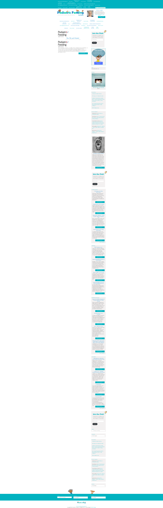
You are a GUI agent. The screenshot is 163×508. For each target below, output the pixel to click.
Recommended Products (62, 5)
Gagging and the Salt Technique (98, 204)
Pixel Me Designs (93, 507)
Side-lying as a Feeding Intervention (98, 192)
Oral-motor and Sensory (89, 5)
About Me (70, 1)
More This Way (102, 242)
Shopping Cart (84, 506)
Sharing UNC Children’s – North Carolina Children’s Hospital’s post (98, 127)
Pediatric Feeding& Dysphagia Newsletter (71, 3)
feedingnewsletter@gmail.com (99, 14)
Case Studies (83, 1)
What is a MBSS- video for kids (98, 272)
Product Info (97, 5)
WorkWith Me (84, 7)
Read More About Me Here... (101, 17)
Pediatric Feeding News (70, 12)
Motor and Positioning (73, 5)
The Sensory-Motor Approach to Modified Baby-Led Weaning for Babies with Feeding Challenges (98, 341)
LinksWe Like (89, 7)
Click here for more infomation (98, 63)
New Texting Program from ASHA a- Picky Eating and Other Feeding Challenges (97, 104)
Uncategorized (72, 7)
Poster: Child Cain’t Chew (98, 326)
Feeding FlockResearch (76, 1)
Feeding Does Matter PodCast (97, 93)
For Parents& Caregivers (89, 1)
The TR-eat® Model (73, 38)
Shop (81, 506)
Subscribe (94, 42)
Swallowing (65, 7)
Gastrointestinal (96, 1)
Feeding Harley (98, 384)
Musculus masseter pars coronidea (98, 314)
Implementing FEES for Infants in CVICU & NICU (98, 260)
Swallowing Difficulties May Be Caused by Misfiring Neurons (98, 283)
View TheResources (60, 3)
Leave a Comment (78, 39)
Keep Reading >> (83, 53)
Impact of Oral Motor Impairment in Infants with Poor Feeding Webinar (98, 300)
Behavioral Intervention (62, 1)
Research (59, 7)
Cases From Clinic (98, 396)
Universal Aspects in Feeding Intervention (98, 230)
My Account (78, 506)
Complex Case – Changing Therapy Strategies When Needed (98, 372)
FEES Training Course (95, 107)
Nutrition (81, 5)
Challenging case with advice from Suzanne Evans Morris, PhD (98, 359)
